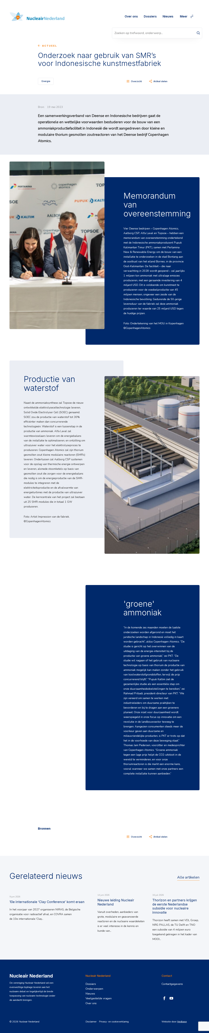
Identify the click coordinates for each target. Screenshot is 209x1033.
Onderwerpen (94, 989)
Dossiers (150, 16)
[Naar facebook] (164, 998)
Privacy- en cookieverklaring (114, 1021)
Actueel (49, 46)
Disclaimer (91, 1021)
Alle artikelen (188, 877)
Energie (46, 81)
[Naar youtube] (171, 998)
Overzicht (136, 81)
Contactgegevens (172, 984)
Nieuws (168, 16)
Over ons (131, 16)
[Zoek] (198, 33)
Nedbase (182, 1021)
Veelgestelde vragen (99, 998)
